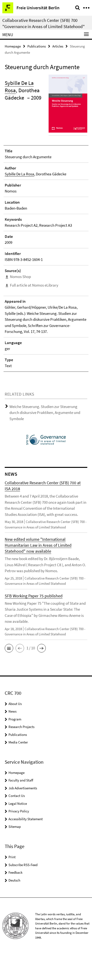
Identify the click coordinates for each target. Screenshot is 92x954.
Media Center (18, 742)
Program (14, 719)
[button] (9, 648)
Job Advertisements (22, 788)
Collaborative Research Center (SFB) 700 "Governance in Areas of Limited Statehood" (43, 23)
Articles (57, 46)
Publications (36, 46)
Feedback (15, 872)
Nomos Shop (20, 276)
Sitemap (14, 826)
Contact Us (16, 795)
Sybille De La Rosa (19, 174)
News (12, 711)
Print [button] (12, 857)
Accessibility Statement (25, 819)
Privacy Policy (18, 811)
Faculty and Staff (20, 780)
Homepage (13, 46)
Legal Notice (17, 803)
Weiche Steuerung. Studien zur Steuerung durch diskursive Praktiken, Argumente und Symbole (44, 412)
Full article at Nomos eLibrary (34, 285)
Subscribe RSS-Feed (23, 865)
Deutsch (14, 880)
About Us (15, 703)
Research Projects (21, 726)
